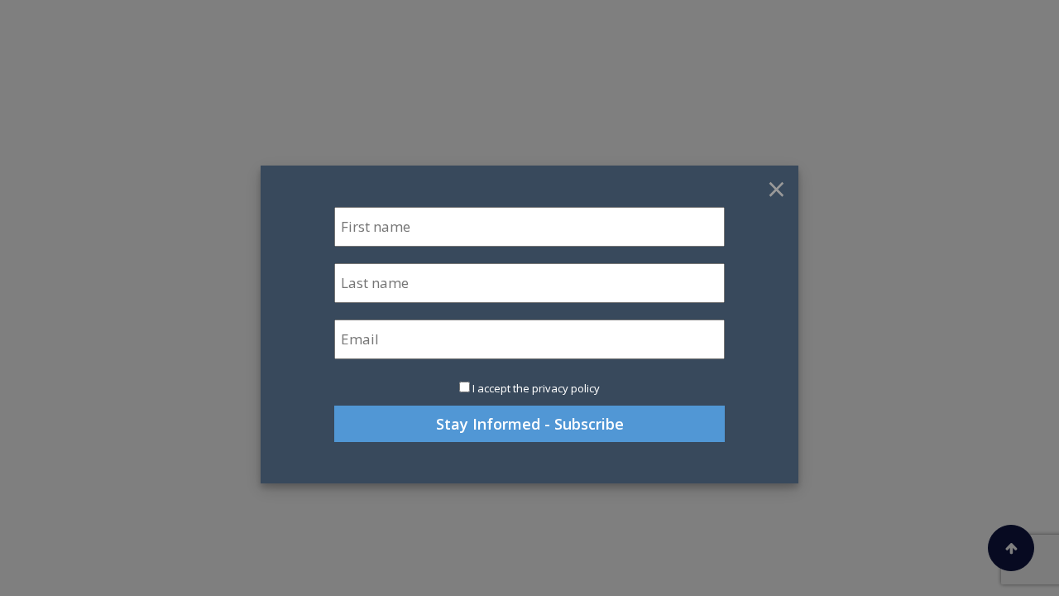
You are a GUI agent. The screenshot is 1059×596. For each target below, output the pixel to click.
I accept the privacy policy (536, 388)
